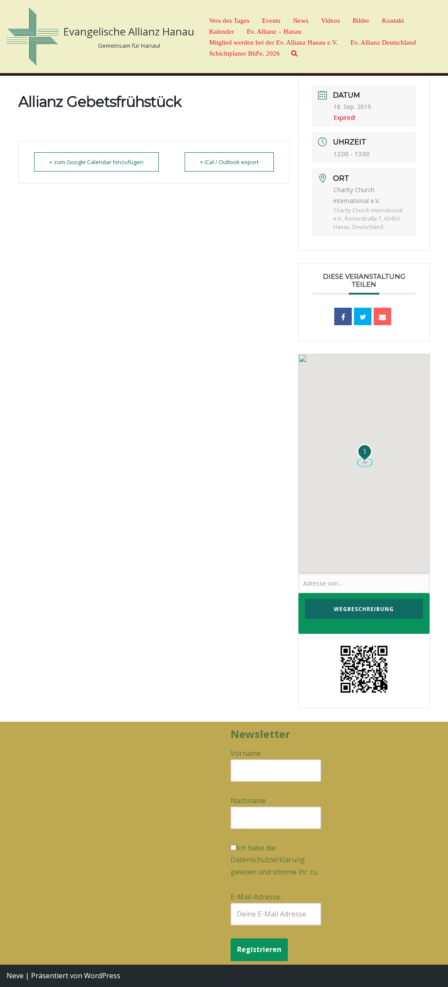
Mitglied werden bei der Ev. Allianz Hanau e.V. (273, 42)
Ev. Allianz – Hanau (274, 31)
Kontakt (393, 20)
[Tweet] (362, 316)
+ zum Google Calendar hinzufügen (96, 162)
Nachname (248, 800)
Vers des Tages (229, 20)
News (300, 20)
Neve (15, 975)
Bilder (361, 20)
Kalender (221, 31)
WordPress (102, 975)
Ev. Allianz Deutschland (383, 42)
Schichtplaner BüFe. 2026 (244, 53)
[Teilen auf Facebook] (343, 316)
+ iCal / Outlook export (229, 162)
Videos (330, 20)
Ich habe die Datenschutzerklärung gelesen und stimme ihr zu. (274, 859)
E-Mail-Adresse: (256, 897)
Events (271, 20)
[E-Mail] (382, 316)
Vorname (246, 753)
